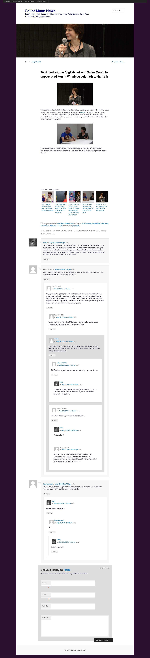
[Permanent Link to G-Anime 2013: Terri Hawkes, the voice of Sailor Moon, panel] (102, 202)
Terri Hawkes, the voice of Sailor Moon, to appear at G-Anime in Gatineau (60, 208)
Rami (45, 243)
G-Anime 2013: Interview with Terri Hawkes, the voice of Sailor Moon (88, 208)
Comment (45, 617)
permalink (75, 226)
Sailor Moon (104, 224)
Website (45, 606)
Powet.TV (7, 1)
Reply (46, 259)
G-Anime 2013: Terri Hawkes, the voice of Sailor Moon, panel (101, 207)
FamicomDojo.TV (17, 1)
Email (45, 595)
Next (122, 62)
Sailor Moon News (42, 1)
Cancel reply (105, 568)
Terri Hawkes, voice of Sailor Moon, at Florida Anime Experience (47, 207)
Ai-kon (82, 112)
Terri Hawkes (45, 226)
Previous (114, 62)
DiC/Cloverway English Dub (91, 224)
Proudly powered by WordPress (75, 650)
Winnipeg (53, 226)
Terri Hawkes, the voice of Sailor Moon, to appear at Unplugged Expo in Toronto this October (74, 209)
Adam (61, 226)
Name (45, 583)
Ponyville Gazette (29, 1)
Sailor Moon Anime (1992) (65, 224)
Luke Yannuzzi (61, 363)
